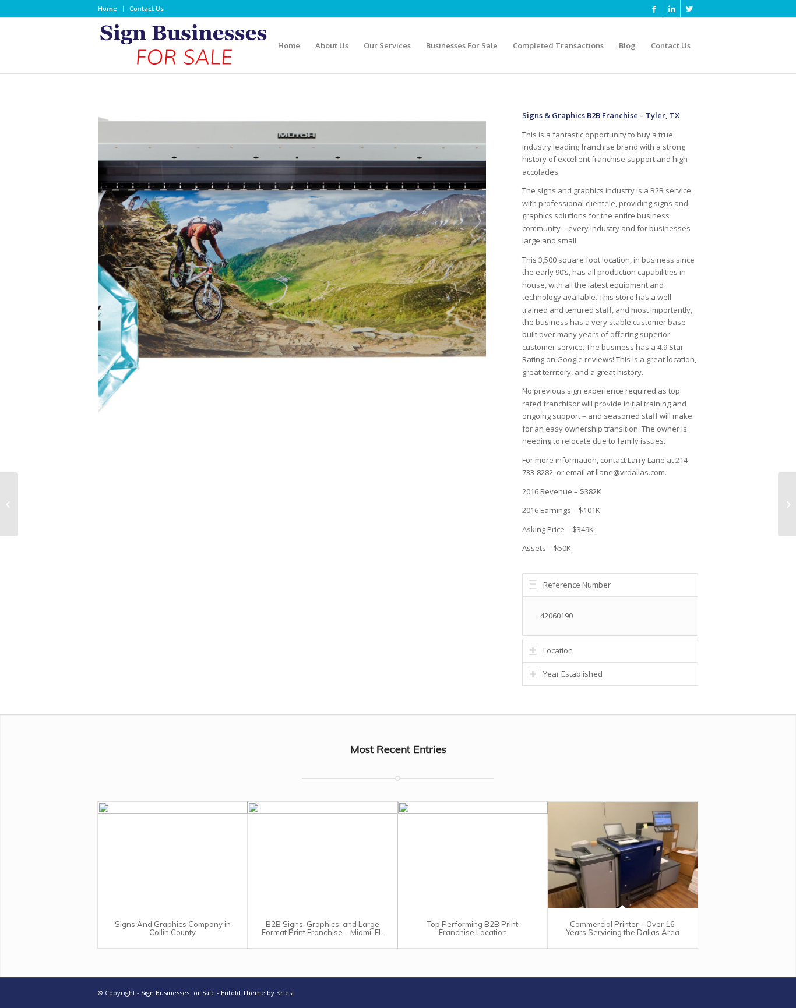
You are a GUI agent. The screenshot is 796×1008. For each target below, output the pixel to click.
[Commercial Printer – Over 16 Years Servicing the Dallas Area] (623, 855)
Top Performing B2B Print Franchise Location (472, 928)
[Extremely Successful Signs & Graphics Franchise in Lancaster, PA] (9, 504)
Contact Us (146, 8)
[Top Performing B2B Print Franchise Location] (473, 855)
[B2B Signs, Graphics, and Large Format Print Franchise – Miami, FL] (322, 855)
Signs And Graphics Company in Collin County (173, 928)
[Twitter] (689, 8)
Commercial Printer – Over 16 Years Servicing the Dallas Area (622, 928)
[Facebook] (654, 8)
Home (107, 8)
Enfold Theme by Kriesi (257, 992)
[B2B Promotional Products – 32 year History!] (787, 504)
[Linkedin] (671, 8)
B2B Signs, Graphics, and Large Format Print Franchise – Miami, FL (322, 928)
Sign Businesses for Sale (178, 992)
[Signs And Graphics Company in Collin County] (173, 855)
